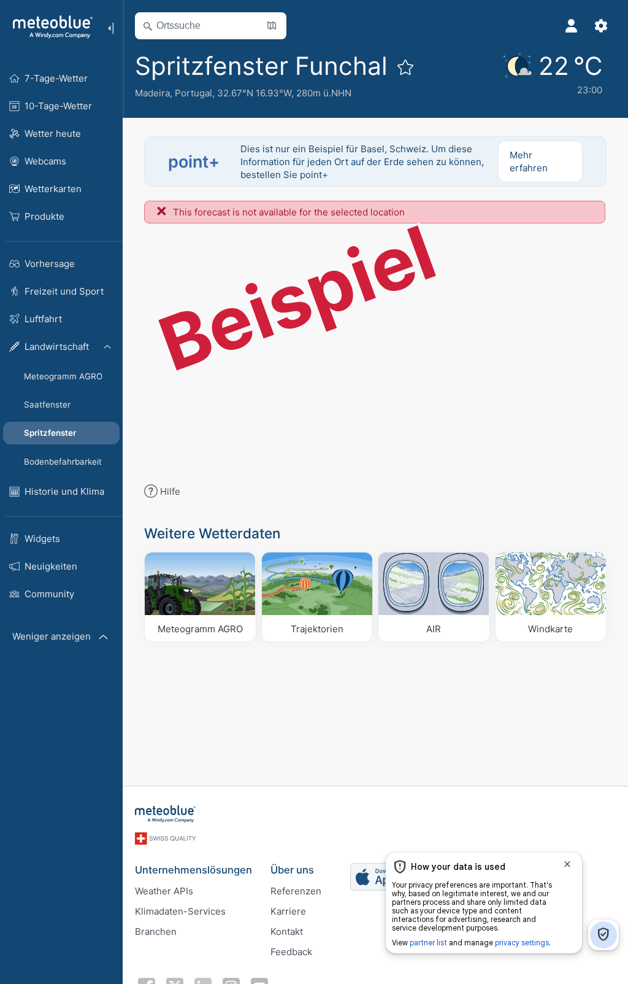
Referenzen (295, 891)
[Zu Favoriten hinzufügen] (405, 67)
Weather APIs (164, 891)
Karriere (288, 911)
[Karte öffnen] (271, 25)
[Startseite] (48, 27)
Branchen (156, 931)
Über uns (292, 870)
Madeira (152, 93)
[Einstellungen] (601, 26)
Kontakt (286, 931)
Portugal (193, 93)
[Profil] (571, 26)
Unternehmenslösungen (193, 870)
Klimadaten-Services (180, 911)
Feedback (291, 952)
